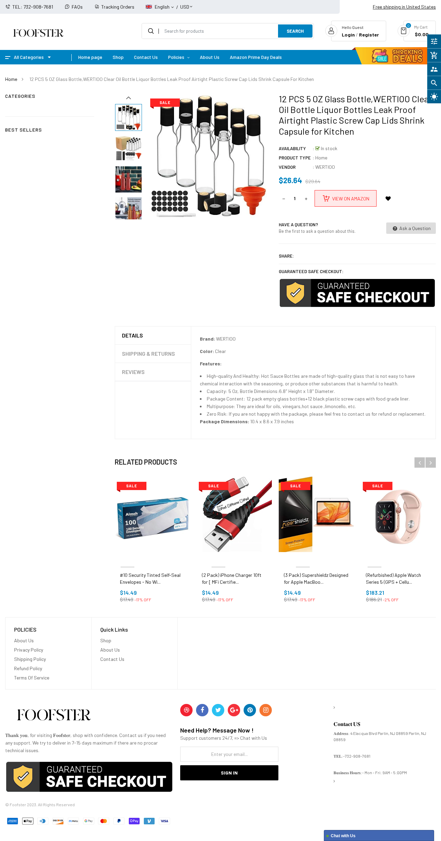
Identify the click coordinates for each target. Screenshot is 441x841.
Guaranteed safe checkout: (311, 271)
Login (348, 35)
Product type (295, 157)
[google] (234, 710)
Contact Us (112, 659)
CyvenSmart (218, 559)
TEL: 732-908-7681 (32, 7)
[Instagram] (265, 710)
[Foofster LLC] (53, 716)
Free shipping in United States (404, 7)
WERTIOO (325, 167)
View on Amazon (350, 198)
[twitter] (218, 710)
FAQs (77, 7)
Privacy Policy (28, 650)
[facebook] (202, 710)
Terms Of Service (31, 678)
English (163, 7)
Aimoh (127, 559)
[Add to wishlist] (388, 198)
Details (132, 335)
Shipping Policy (30, 659)
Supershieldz (303, 559)
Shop (105, 640)
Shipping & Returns (148, 353)
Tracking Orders (117, 7)
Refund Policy (28, 668)
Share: (286, 256)
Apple (374, 559)
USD (184, 4)
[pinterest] (250, 710)
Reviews (133, 371)
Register (369, 35)
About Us (24, 640)
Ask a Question (414, 228)
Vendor (287, 167)
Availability (292, 148)
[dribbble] (186, 710)
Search (295, 31)
